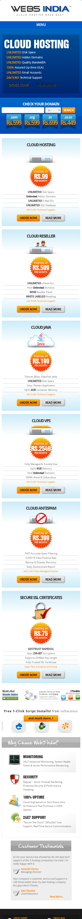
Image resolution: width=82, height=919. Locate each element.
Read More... (56, 896)
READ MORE (53, 218)
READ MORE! (46, 85)
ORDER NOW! (18, 85)
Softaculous (69, 711)
